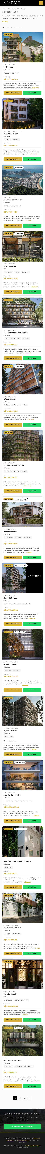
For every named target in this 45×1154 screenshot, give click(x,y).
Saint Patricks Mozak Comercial (18, 861)
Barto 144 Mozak (11, 598)
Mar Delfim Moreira (12, 795)
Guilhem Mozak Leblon (14, 465)
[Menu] (41, 3)
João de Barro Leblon (13, 200)
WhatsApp (32, 93)
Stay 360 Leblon (11, 134)
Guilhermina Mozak (12, 928)
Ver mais (5, 21)
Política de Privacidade (33, 1145)
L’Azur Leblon (9, 399)
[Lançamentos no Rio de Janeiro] (11, 3)
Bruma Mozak (10, 266)
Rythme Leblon (10, 731)
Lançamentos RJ (13, 9)
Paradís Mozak (10, 994)
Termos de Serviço (23, 1140)
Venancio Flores (11, 532)
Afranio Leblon (10, 664)
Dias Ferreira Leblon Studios (16, 333)
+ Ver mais (35, 87)
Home (4, 9)
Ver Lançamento (12, 93)
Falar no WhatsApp (24, 1126)
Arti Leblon (8, 67)
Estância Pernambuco (13, 1061)
